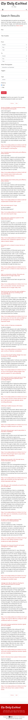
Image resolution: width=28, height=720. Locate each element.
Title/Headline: (5, 35)
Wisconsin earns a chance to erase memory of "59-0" (13, 245)
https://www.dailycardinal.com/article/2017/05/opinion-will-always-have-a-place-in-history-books (13, 687)
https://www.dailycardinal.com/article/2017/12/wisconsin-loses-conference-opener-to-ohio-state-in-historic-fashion (13, 239)
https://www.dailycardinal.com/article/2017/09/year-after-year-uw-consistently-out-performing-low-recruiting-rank (14, 513)
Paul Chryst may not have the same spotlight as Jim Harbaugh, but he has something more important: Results (13, 293)
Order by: (3, 82)
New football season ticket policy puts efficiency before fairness (13, 153)
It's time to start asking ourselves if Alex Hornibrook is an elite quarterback (11, 520)
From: (2, 42)
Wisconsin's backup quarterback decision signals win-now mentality (13, 625)
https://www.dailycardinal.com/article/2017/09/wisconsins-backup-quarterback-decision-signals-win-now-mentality (14, 651)
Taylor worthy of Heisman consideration (11, 325)
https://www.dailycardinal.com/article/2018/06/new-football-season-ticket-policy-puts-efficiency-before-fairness (14, 174)
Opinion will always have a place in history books (13, 657)
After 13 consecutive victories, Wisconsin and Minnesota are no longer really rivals (12, 275)
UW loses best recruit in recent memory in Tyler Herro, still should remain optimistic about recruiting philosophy (13, 378)
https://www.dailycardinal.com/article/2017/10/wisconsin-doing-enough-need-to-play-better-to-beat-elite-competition (13, 453)
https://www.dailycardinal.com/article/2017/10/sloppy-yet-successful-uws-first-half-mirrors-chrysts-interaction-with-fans (14, 479)
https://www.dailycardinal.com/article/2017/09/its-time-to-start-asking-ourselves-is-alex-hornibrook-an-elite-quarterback (14, 539)
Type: (2, 76)
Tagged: (3, 70)
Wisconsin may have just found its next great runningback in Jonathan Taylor (12, 546)
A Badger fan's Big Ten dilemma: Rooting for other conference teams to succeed (12, 583)
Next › (17, 103)
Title (3, 87)
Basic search (19, 25)
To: (2, 53)
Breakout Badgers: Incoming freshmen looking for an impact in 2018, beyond (13, 108)
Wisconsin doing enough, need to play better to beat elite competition (13, 431)
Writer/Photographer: (6, 64)
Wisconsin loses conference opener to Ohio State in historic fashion (12, 218)
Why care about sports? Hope (9, 205)
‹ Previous (12, 103)
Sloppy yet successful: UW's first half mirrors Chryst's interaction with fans (12, 460)
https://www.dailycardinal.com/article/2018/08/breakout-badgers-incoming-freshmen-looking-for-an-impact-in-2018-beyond (14, 146)
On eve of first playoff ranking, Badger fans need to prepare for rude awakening (13, 355)
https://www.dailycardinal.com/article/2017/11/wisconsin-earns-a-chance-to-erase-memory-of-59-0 (14, 268)
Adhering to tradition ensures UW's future (11, 406)
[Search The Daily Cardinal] (26, 9)
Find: (2, 29)
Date (3, 85)
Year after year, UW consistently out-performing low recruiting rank (13, 485)
